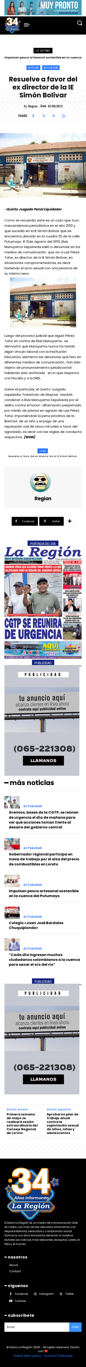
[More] (69, 521)
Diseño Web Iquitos (27, 1355)
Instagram (46, 1294)
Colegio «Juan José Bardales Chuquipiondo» (43, 57)
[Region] (43, 481)
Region (32, 106)
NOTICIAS (33, 67)
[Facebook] (33, 116)
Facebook (21, 1294)
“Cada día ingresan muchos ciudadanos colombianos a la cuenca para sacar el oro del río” (44, 959)
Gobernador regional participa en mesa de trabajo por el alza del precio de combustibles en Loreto (44, 859)
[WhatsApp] (63, 116)
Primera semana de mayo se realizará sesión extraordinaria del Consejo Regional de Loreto (22, 1124)
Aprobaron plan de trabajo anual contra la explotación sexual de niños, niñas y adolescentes (63, 1124)
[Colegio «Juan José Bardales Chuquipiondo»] (12, 913)
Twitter (69, 1294)
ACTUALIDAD (50, 67)
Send (75, 1327)
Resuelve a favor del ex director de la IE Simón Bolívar (42, 456)
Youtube (20, 1301)
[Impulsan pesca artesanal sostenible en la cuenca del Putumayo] (12, 881)
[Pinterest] (53, 116)
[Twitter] (43, 116)
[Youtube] (10, 1301)
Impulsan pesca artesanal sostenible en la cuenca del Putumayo (44, 893)
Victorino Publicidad (58, 1355)
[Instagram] (35, 1294)
